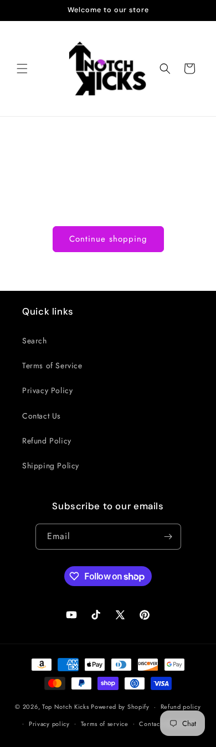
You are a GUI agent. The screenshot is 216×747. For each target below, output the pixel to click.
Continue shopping (108, 239)
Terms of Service (52, 365)
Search (34, 340)
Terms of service (104, 723)
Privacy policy (49, 723)
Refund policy (181, 706)
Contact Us (41, 415)
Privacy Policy (47, 390)
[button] (22, 68)
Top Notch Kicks (65, 706)
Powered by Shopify (120, 706)
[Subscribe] (168, 537)
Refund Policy (46, 440)
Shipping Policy (50, 465)
